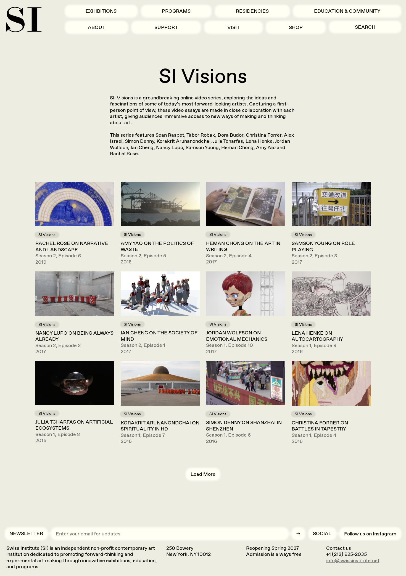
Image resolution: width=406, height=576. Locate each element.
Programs (176, 11)
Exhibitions (101, 11)
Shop (296, 27)
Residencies (252, 11)
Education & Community (347, 11)
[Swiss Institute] (23, 19)
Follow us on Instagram (370, 534)
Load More (203, 474)
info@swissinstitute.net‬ (352, 560)
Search (365, 27)
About (96, 27)
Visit (233, 27)
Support (166, 27)
